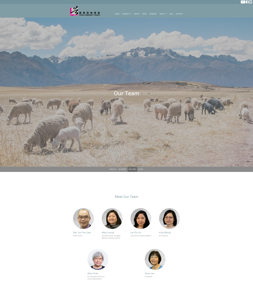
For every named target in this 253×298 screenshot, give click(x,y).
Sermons (153, 14)
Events (137, 14)
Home (117, 14)
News (145, 14)
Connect (125, 14)
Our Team (132, 169)
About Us (113, 169)
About (162, 14)
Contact (179, 14)
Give (171, 14)
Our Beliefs (122, 169)
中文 (243, 2)
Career (140, 169)
